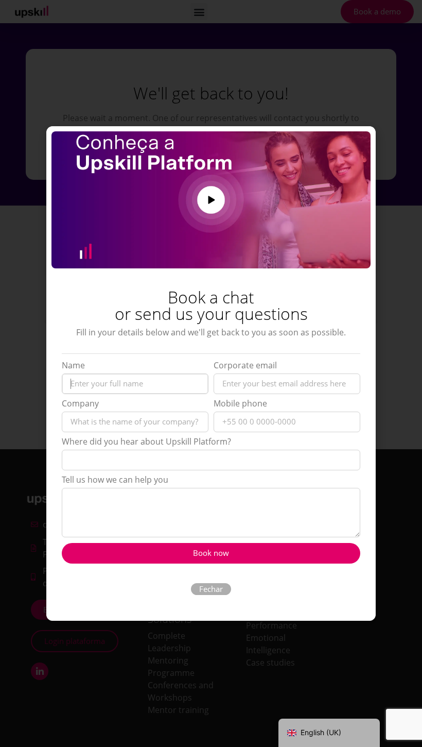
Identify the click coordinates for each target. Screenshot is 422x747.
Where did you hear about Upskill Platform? (146, 442)
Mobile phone (240, 404)
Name (73, 366)
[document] (211, 373)
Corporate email (245, 366)
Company (80, 404)
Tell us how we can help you (115, 480)
